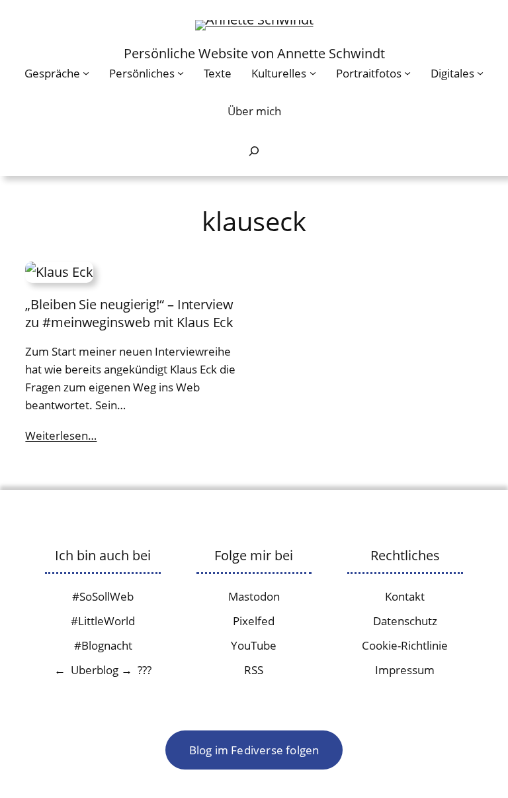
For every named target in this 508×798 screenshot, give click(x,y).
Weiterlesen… (61, 435)
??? (144, 669)
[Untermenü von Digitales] (480, 73)
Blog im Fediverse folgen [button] (254, 750)
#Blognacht (103, 645)
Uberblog (94, 669)
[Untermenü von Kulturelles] (313, 73)
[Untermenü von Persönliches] (180, 73)
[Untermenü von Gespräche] (86, 73)
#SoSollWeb (103, 596)
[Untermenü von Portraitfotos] (407, 73)
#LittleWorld (103, 620)
